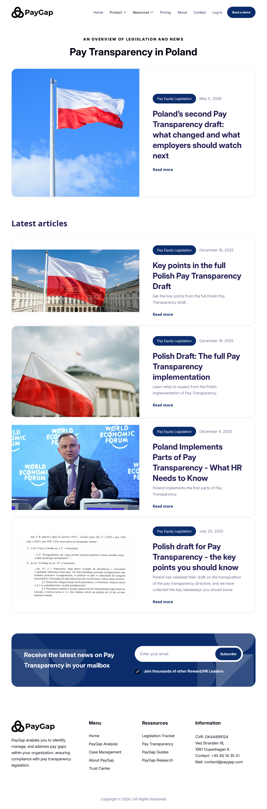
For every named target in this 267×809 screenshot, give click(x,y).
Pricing (165, 12)
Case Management (105, 752)
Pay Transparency (157, 744)
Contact (200, 12)
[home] (37, 12)
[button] (118, 12)
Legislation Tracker (158, 736)
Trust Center (99, 768)
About (182, 12)
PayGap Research (157, 760)
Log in (217, 12)
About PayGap (101, 760)
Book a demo (241, 12)
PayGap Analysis (103, 744)
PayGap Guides (155, 752)
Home (98, 12)
